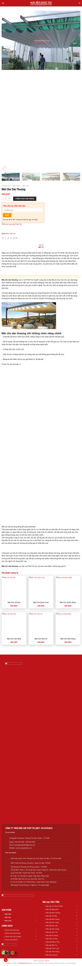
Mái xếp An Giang (52, 935)
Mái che (25, 186)
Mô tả (41, 247)
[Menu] (3, 3)
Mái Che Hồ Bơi (14, 602)
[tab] (41, 247)
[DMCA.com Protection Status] (10, 953)
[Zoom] (4, 168)
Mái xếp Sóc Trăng (52, 922)
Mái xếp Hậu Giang (52, 929)
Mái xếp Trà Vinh (52, 939)
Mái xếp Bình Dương (53, 913)
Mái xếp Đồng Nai (52, 909)
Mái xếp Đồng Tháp (52, 942)
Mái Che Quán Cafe (41, 602)
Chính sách (9, 936)
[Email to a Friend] (11, 238)
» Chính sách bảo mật (11, 930)
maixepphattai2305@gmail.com (24, 845)
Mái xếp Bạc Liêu (52, 925)
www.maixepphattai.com (24, 848)
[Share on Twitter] (8, 238)
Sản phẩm (16, 186)
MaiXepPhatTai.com (25, 963)
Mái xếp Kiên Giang (52, 919)
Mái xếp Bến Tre (51, 945)
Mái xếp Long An (51, 955)
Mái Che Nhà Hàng (67, 639)
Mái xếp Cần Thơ (52, 932)
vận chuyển (17, 936)
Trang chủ (6, 186)
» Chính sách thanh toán (12, 933)
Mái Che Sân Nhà (14, 639)
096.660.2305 (30, 842)
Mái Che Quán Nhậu (68, 602)
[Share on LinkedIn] (16, 238)
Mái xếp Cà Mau (51, 916)
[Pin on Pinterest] (13, 238)
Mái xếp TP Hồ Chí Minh (54, 906)
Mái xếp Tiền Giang (52, 951)
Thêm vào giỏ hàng (24, 199)
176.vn (46, 961)
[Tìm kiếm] (79, 3)
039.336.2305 (19, 842)
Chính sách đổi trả (11, 940)
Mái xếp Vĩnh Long (52, 948)
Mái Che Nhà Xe (41, 639)
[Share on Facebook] (5, 238)
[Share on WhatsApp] (3, 238)
